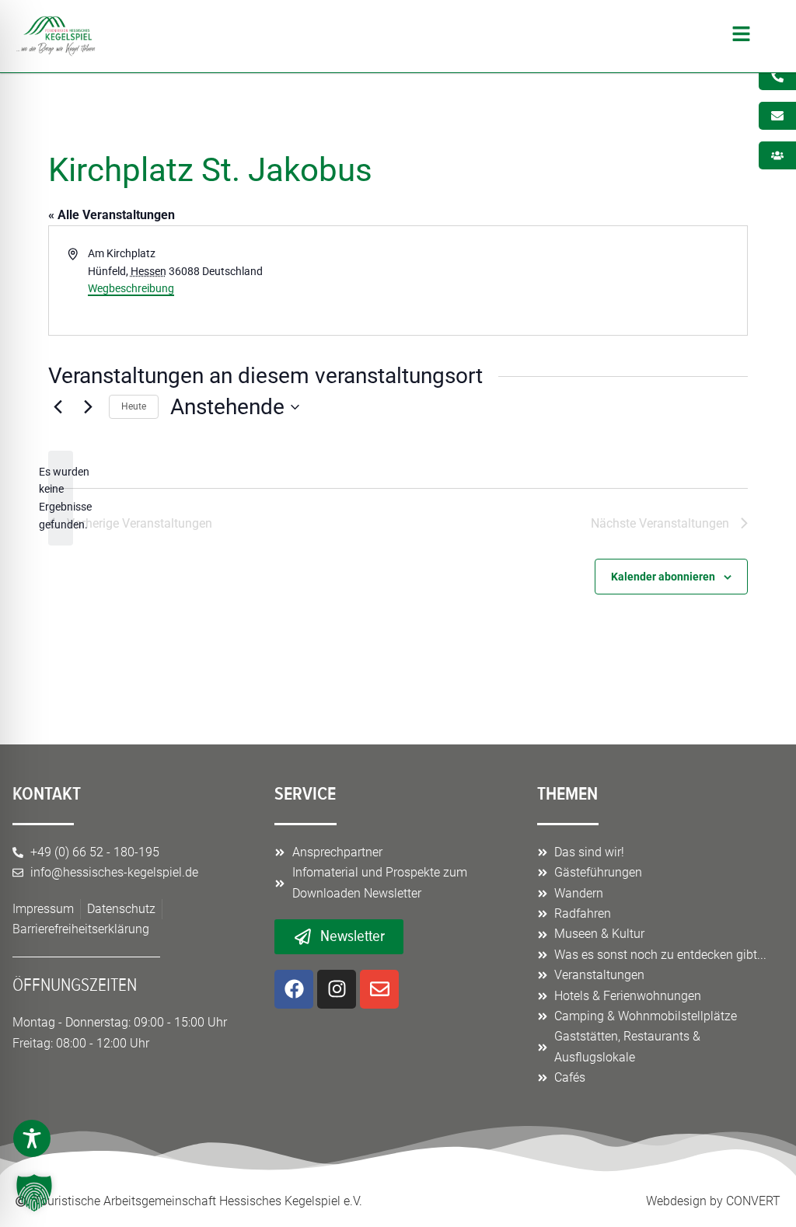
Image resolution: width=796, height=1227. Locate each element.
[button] (431, 36)
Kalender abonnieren (663, 576)
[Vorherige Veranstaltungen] (57, 407)
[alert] (60, 498)
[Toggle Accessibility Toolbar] (32, 1138)
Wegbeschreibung (131, 288)
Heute (133, 406)
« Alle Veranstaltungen (111, 214)
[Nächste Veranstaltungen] (88, 407)
